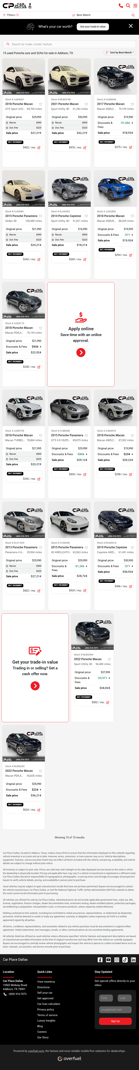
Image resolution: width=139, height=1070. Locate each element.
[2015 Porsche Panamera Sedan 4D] (23, 188)
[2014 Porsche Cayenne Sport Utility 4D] (69, 188)
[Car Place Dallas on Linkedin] (132, 959)
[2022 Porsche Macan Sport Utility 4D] (92, 632)
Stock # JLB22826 (106, 211)
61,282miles (80, 109)
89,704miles (34, 109)
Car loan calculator (48, 1004)
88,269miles (126, 221)
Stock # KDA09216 (106, 542)
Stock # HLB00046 (106, 99)
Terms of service (47, 1015)
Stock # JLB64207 (14, 99)
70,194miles (34, 332)
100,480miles (33, 221)
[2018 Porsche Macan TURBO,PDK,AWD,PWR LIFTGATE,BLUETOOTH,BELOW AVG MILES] (23, 408)
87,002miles (126, 440)
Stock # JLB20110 (14, 323)
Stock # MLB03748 (61, 99)
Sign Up (115, 1021)
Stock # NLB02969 (83, 654)
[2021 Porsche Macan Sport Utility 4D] (69, 76)
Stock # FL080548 (60, 430)
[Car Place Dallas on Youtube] (107, 959)
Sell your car (44, 992)
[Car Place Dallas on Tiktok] (123, 959)
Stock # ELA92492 (60, 211)
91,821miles (80, 221)
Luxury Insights (46, 1020)
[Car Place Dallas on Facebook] (98, 959)
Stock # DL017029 (14, 542)
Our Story (43, 1037)
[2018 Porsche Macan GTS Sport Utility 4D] (23, 76)
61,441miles (126, 552)
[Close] (130, 25)
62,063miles (80, 552)
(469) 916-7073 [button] (17, 994)
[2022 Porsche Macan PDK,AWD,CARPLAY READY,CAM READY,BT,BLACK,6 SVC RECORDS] (23, 743)
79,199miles (126, 109)
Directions (43, 987)
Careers (42, 1031)
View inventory (46, 981)
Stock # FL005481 (14, 211)
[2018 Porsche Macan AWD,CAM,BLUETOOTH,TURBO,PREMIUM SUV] (115, 408)
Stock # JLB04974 (106, 430)
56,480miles (103, 664)
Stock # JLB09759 (14, 430)
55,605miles (34, 775)
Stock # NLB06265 (14, 766)
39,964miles (34, 552)
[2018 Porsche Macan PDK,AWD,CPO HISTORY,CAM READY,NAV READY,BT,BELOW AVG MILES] (23, 300)
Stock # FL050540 (60, 542)
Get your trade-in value (93, 26)
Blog (40, 1026)
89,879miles (80, 440)
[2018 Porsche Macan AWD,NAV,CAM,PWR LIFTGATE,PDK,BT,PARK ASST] (115, 188)
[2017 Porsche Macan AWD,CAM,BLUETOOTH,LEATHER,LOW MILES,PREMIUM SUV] (115, 76)
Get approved (45, 998)
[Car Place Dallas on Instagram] (115, 959)
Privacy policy (45, 1009)
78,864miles (34, 440)
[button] (121, 5)
